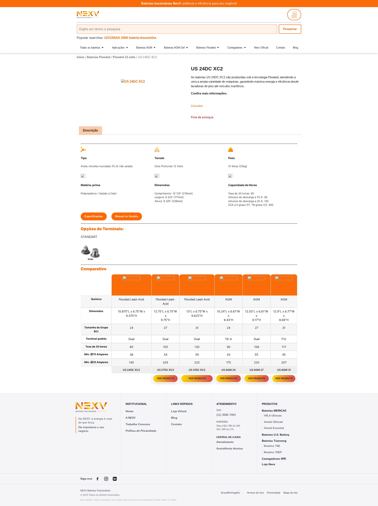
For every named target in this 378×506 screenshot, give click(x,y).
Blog (174, 417)
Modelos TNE (272, 445)
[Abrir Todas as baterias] (102, 48)
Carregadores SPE (274, 458)
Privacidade (273, 492)
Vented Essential (274, 428)
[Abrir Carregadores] (245, 48)
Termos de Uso (255, 492)
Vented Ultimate (273, 421)
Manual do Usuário (126, 216)
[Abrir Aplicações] (127, 48)
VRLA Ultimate (273, 415)
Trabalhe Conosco (138, 424)
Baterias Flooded (98, 57)
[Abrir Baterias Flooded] (218, 48)
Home (129, 411)
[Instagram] (106, 479)
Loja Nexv (268, 464)
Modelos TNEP (273, 452)
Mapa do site (291, 492)
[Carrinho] (294, 14)
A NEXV (130, 417)
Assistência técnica (229, 448)
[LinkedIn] (115, 479)
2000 (124, 37)
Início (80, 57)
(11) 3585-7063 (226, 414)
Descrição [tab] (90, 130)
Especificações (93, 216)
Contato (176, 424)
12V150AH (112, 37)
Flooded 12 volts (124, 57)
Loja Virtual (178, 411)
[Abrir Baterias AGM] (154, 48)
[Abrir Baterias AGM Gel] (187, 48)
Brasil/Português (230, 492)
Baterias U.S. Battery (275, 434)
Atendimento (225, 442)
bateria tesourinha (142, 37)
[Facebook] (97, 479)
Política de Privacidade (141, 430)
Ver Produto (165, 378)
